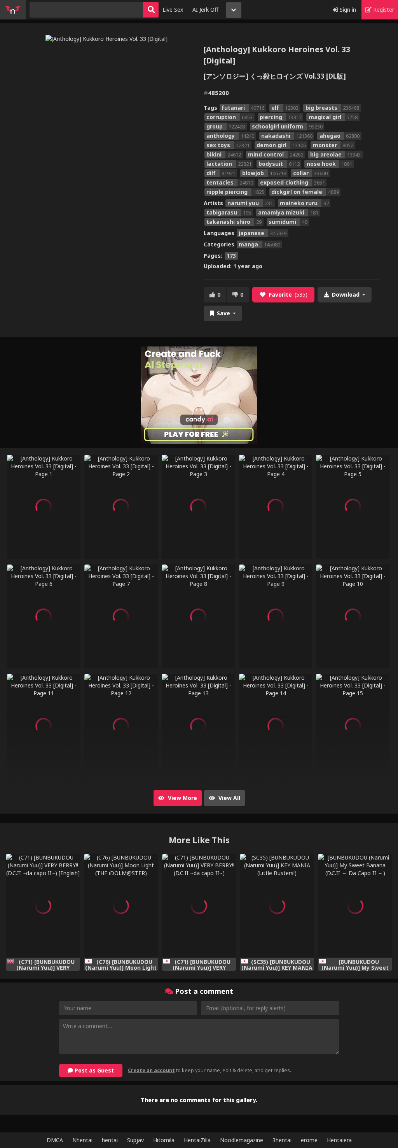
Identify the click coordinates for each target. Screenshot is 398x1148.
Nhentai (82, 1140)
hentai (110, 1140)
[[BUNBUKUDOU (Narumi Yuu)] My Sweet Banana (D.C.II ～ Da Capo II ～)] (355, 906)
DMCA (55, 1140)
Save (223, 313)
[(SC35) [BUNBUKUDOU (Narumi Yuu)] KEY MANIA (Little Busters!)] (277, 906)
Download (346, 294)
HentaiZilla (197, 1140)
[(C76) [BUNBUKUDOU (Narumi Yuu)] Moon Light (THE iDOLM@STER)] (121, 906)
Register (383, 9)
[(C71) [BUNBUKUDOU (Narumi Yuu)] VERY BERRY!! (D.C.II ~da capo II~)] (199, 906)
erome (309, 1140)
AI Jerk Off (205, 9)
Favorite (288, 294)
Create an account (151, 1070)
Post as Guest (93, 1070)
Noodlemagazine (241, 1140)
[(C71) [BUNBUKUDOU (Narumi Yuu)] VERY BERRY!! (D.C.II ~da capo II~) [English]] (43, 906)
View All (228, 798)
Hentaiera (339, 1140)
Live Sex (172, 9)
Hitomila (164, 1140)
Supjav (135, 1140)
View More (181, 798)
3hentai (282, 1140)
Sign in (347, 9)
